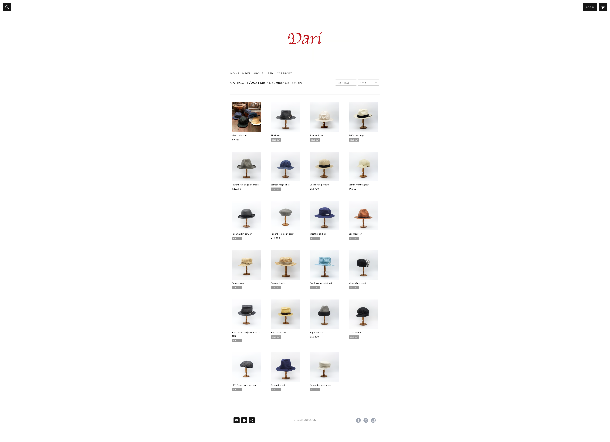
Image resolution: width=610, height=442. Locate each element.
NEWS (246, 73)
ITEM (270, 73)
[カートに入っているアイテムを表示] (603, 7)
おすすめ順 (343, 82)
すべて (363, 82)
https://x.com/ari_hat (365, 420)
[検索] (7, 7)
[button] (590, 7)
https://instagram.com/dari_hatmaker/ (373, 420)
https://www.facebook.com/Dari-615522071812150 (358, 420)
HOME (234, 73)
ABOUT (258, 73)
